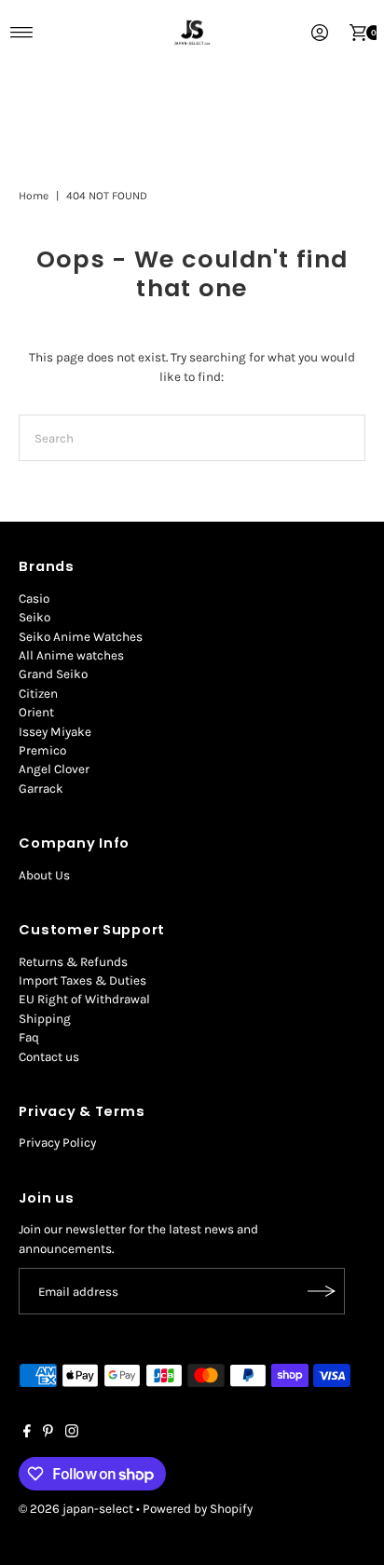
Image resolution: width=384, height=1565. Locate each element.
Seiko (34, 617)
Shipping (45, 1019)
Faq (29, 1037)
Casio (34, 599)
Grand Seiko (53, 674)
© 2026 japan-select (76, 1509)
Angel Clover (54, 769)
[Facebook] (27, 1434)
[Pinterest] (48, 1434)
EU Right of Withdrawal (84, 999)
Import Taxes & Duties (82, 980)
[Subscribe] (321, 1291)
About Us (44, 875)
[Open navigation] (21, 32)
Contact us (49, 1057)
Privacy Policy (57, 1143)
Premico (42, 750)
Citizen (38, 694)
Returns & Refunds (73, 962)
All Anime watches (71, 655)
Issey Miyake (55, 732)
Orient (36, 712)
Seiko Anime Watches (81, 637)
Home (33, 195)
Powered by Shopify (198, 1509)
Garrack (41, 789)
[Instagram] (71, 1434)
